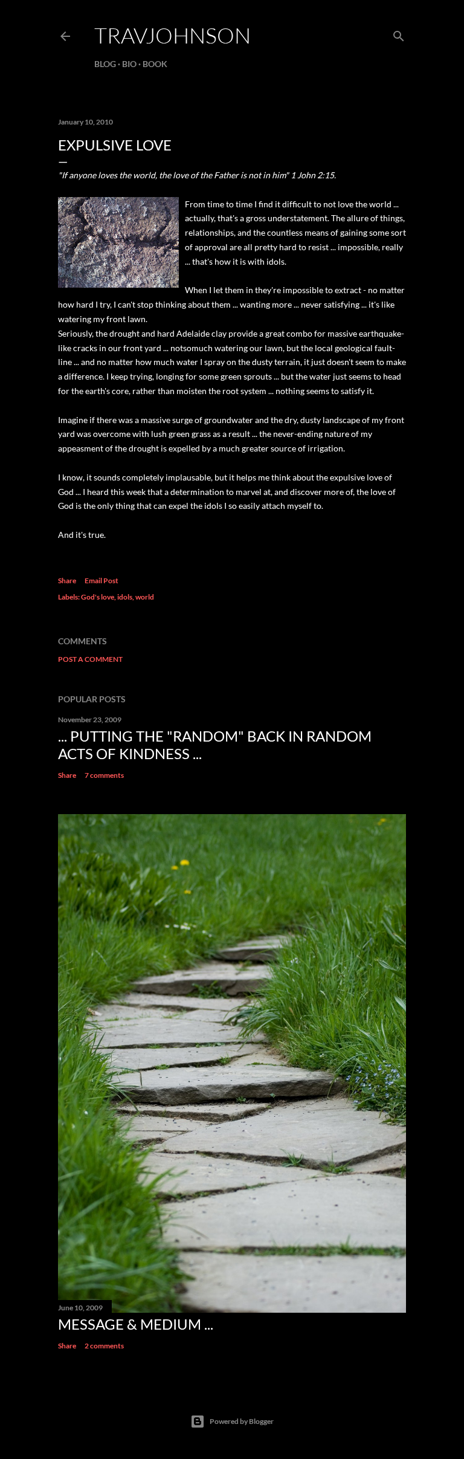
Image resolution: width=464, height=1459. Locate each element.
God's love (97, 596)
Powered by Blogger (242, 1421)
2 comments (104, 1345)
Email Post (101, 580)
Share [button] (67, 580)
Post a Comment (90, 659)
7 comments (104, 775)
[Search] (399, 33)
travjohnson (172, 35)
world (144, 596)
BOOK (155, 64)
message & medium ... (135, 1324)
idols (124, 596)
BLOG (105, 64)
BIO (129, 64)
